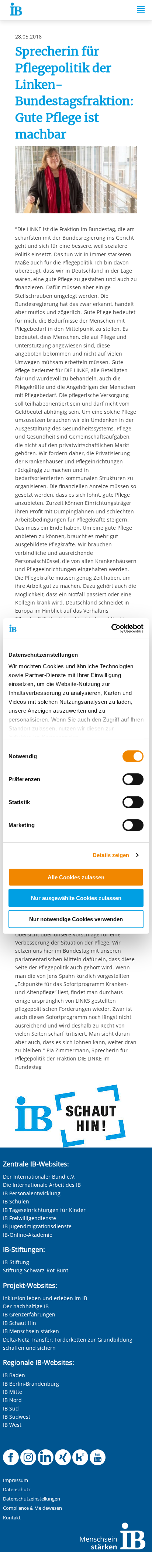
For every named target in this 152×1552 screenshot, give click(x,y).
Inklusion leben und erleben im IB (45, 1298)
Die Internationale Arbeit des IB (42, 1184)
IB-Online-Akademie (27, 1234)
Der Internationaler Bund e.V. (39, 1176)
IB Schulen (16, 1201)
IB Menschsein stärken (31, 1331)
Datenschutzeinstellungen (31, 1499)
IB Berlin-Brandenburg (31, 1383)
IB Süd (11, 1408)
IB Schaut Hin (19, 1322)
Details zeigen (111, 855)
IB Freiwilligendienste (29, 1218)
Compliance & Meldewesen (32, 1508)
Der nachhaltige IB (26, 1306)
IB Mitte (12, 1391)
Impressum (15, 1480)
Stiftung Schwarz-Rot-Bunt (35, 1270)
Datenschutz (17, 1489)
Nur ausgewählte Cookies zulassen (76, 898)
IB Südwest (16, 1416)
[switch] (133, 779)
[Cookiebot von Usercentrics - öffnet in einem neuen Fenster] (111, 628)
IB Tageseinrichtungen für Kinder (44, 1209)
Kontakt (12, 1518)
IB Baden (14, 1375)
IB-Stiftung (16, 1262)
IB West (12, 1424)
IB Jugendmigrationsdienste (37, 1226)
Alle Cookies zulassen (76, 877)
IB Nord (12, 1399)
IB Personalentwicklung (32, 1193)
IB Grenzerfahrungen (29, 1314)
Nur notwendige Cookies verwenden (76, 919)
